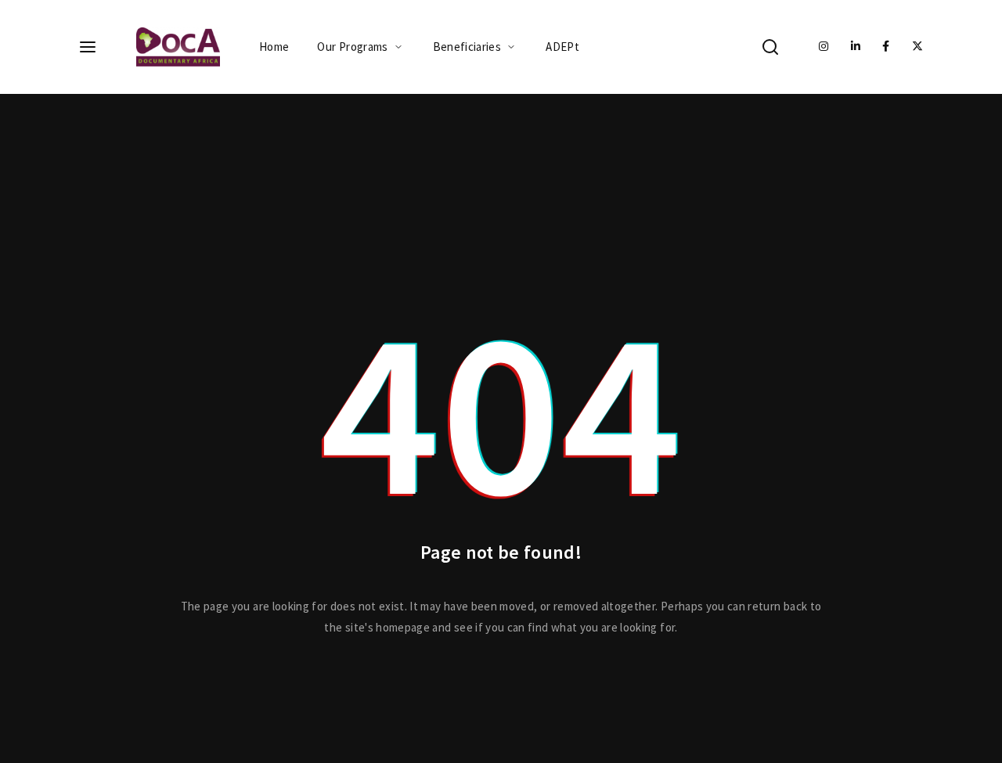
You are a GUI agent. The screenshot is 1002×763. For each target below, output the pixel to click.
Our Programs (352, 46)
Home (274, 46)
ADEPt (562, 46)
